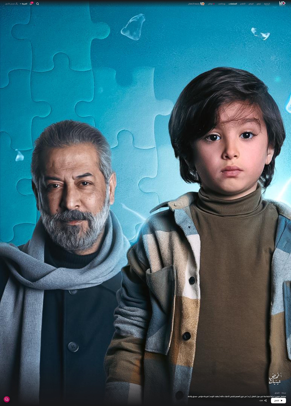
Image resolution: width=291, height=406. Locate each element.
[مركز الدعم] (7, 399)
